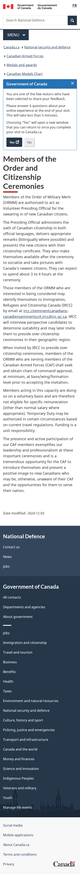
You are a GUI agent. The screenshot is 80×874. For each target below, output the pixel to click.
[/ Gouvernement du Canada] (30, 6)
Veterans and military (19, 788)
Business (10, 662)
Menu (14, 35)
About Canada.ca (16, 844)
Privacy (8, 864)
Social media (13, 825)
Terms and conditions (20, 854)
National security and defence (47, 47)
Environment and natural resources (30, 701)
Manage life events (17, 807)
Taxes (7, 691)
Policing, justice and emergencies (29, 730)
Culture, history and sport (23, 720)
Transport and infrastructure (25, 739)
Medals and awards (22, 65)
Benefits (9, 671)
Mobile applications (18, 835)
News (7, 556)
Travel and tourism (17, 652)
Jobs (6, 566)
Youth (7, 797)
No (31, 143)
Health (8, 681)
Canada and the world (20, 749)
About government (18, 616)
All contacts (12, 597)
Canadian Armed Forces (25, 56)
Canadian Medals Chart (25, 74)
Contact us (11, 547)
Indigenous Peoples (18, 778)
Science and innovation (21, 768)
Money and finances (18, 759)
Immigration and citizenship (25, 642)
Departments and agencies (24, 607)
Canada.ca (11, 47)
